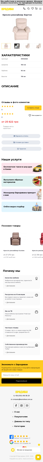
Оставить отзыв (33, 108)
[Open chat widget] (38, 457)
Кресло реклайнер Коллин (14, 250)
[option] (22, 29)
